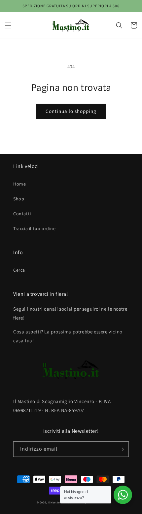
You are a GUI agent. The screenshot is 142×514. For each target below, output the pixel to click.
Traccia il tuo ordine (34, 228)
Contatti (22, 214)
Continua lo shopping (71, 111)
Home (19, 184)
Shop (18, 199)
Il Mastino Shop (59, 502)
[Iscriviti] (121, 449)
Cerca (19, 270)
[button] (8, 25)
